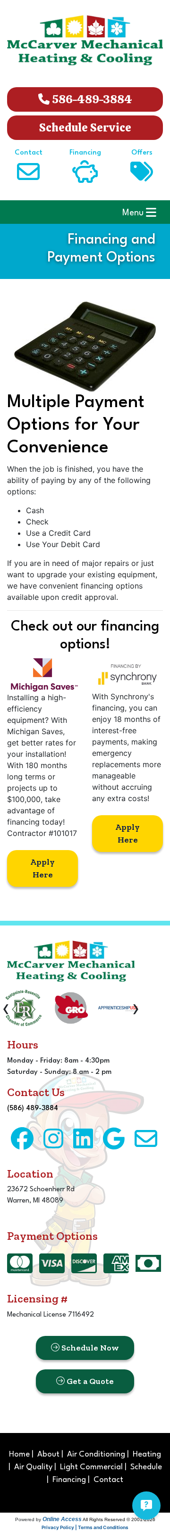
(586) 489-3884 (32, 1108)
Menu (134, 213)
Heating (147, 1454)
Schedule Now (89, 1348)
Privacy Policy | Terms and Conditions (85, 1527)
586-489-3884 (91, 99)
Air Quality (33, 1467)
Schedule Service (85, 127)
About (48, 1454)
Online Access (62, 1519)
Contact (108, 1480)
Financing (69, 1480)
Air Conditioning (96, 1454)
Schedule (146, 1467)
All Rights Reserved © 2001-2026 (119, 1519)
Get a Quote (89, 1381)
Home (19, 1454)
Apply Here (42, 868)
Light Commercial (91, 1467)
